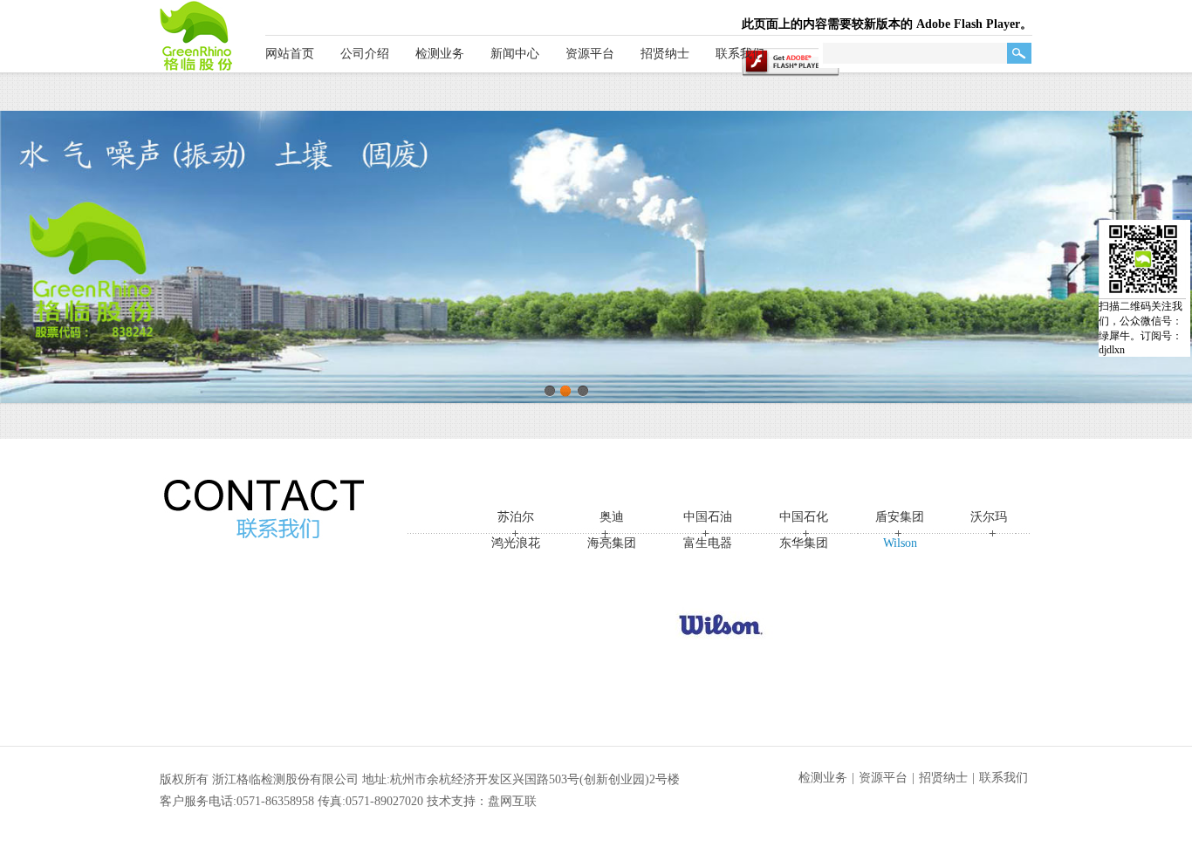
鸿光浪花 (515, 543)
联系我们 (740, 53)
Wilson (900, 543)
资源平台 (589, 53)
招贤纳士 (665, 53)
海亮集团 (611, 543)
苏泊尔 (515, 516)
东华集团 (803, 543)
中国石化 (803, 516)
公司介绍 (364, 53)
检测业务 (439, 53)
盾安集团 (899, 516)
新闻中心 (514, 53)
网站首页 (289, 53)
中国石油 (707, 516)
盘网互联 (512, 801)
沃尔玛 (988, 516)
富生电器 (707, 543)
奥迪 (611, 516)
